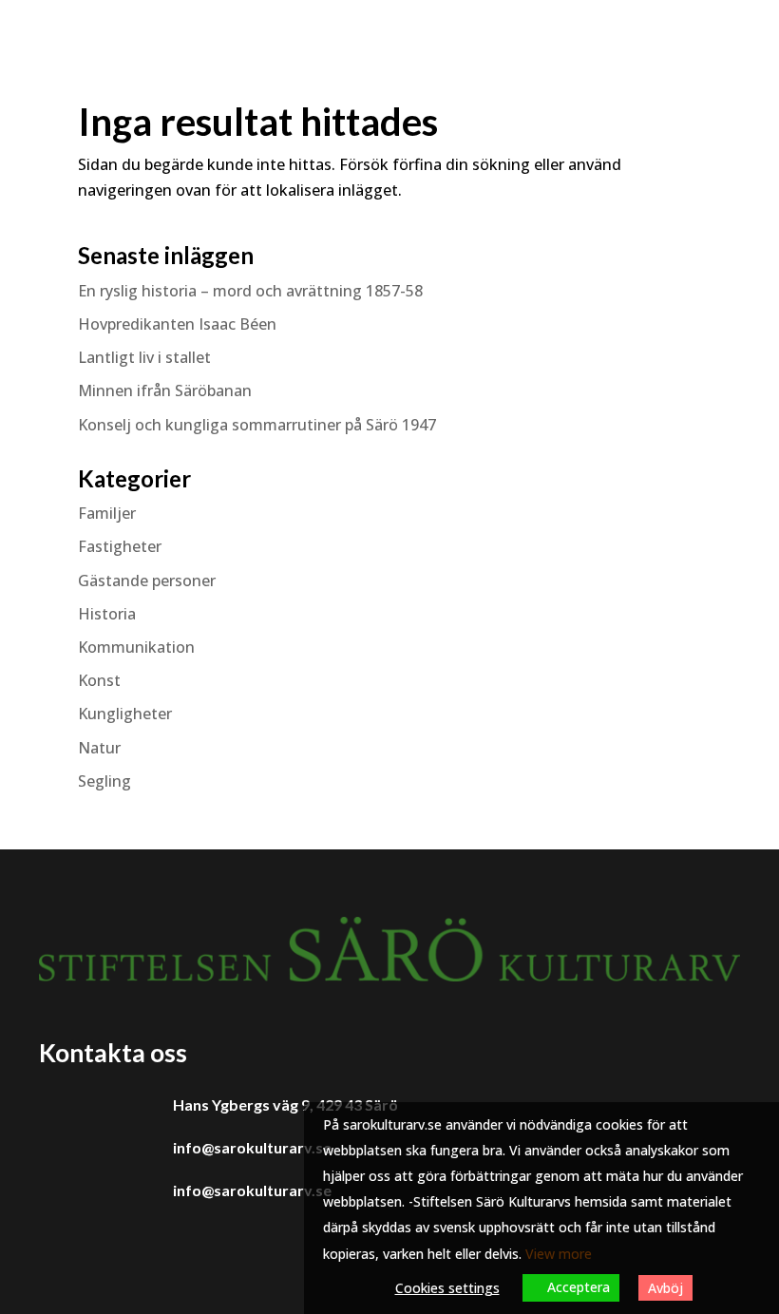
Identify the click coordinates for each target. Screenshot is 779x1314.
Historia (107, 613)
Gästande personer (147, 580)
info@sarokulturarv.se (252, 1147)
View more (558, 1254)
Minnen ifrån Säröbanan (165, 390)
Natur (99, 747)
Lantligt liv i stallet (144, 357)
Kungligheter (125, 713)
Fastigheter (120, 546)
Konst (99, 680)
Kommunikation (136, 647)
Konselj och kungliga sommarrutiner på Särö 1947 (257, 424)
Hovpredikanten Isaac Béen (179, 324)
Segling (104, 781)
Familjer (107, 513)
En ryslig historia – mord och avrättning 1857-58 (250, 290)
